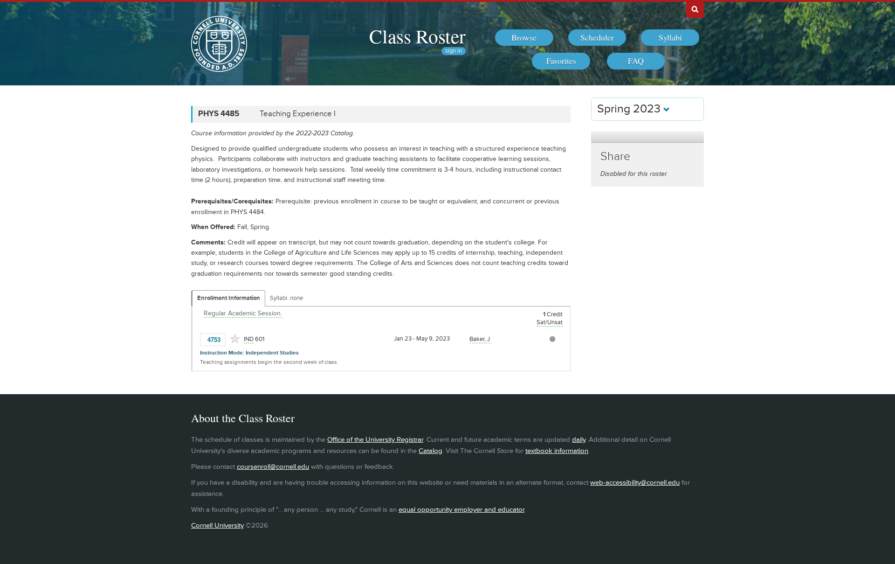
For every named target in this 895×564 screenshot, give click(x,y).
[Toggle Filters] (647, 137)
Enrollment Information (228, 298)
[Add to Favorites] (235, 339)
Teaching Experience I (298, 113)
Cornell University (217, 525)
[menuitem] (524, 37)
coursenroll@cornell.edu (273, 466)
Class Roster (417, 36)
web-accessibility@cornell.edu (635, 482)
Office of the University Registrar (375, 439)
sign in (453, 51)
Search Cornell (695, 9)
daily (578, 439)
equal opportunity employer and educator (461, 509)
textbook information (556, 450)
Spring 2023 (630, 109)
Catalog (430, 450)
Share (615, 156)
